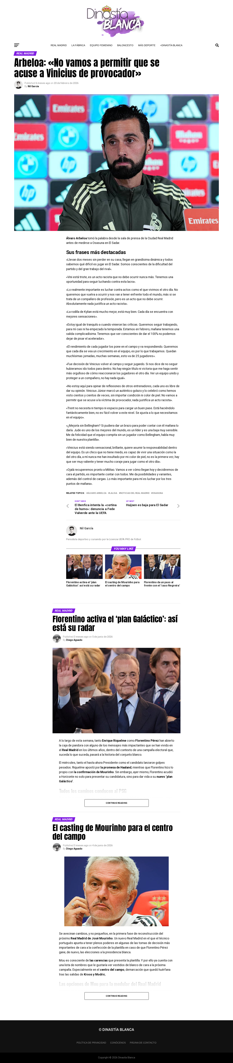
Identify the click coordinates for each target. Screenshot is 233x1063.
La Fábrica (78, 45)
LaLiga (113, 493)
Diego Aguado (74, 640)
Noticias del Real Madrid (134, 493)
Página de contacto (143, 1042)
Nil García (33, 86)
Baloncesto (125, 45)
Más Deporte (146, 45)
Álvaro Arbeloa (97, 493)
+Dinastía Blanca (171, 45)
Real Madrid (59, 45)
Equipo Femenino (101, 45)
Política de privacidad (91, 1042)
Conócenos (118, 1042)
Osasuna (157, 493)
